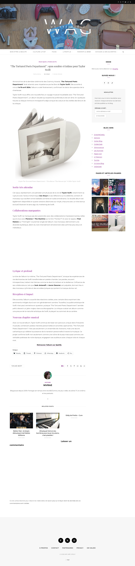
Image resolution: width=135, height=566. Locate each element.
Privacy (80, 548)
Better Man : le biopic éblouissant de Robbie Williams (21, 433)
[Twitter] (5, 91)
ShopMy (115, 69)
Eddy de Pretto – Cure (74, 415)
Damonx (97, 138)
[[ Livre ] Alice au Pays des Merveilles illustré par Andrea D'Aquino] (100, 223)
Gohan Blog (98, 141)
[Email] (5, 101)
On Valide (91, 548)
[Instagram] (74, 540)
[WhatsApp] (5, 111)
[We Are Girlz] (67, 26)
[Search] (123, 52)
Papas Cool (98, 154)
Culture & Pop (39, 52)
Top (68, 560)
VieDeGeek (98, 166)
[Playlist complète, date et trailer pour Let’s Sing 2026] (117, 205)
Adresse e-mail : (100, 108)
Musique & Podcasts (48, 62)
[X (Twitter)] (67, 540)
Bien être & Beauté (18, 52)
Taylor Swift (17, 366)
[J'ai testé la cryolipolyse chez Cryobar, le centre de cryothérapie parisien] (117, 223)
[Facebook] (5, 86)
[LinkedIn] (5, 106)
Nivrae (47, 74)
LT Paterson (98, 157)
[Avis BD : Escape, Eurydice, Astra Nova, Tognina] (100, 187)
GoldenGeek (98, 144)
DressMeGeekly (99, 135)
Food (54, 52)
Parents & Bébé (84, 52)
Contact (55, 548)
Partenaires (67, 548)
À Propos (43, 548)
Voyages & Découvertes (105, 52)
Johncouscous (99, 147)
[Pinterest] (5, 96)
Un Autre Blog (99, 163)
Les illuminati (98, 150)
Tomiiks (96, 160)
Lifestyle (67, 52)
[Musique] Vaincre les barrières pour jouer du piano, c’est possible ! (47, 433)
